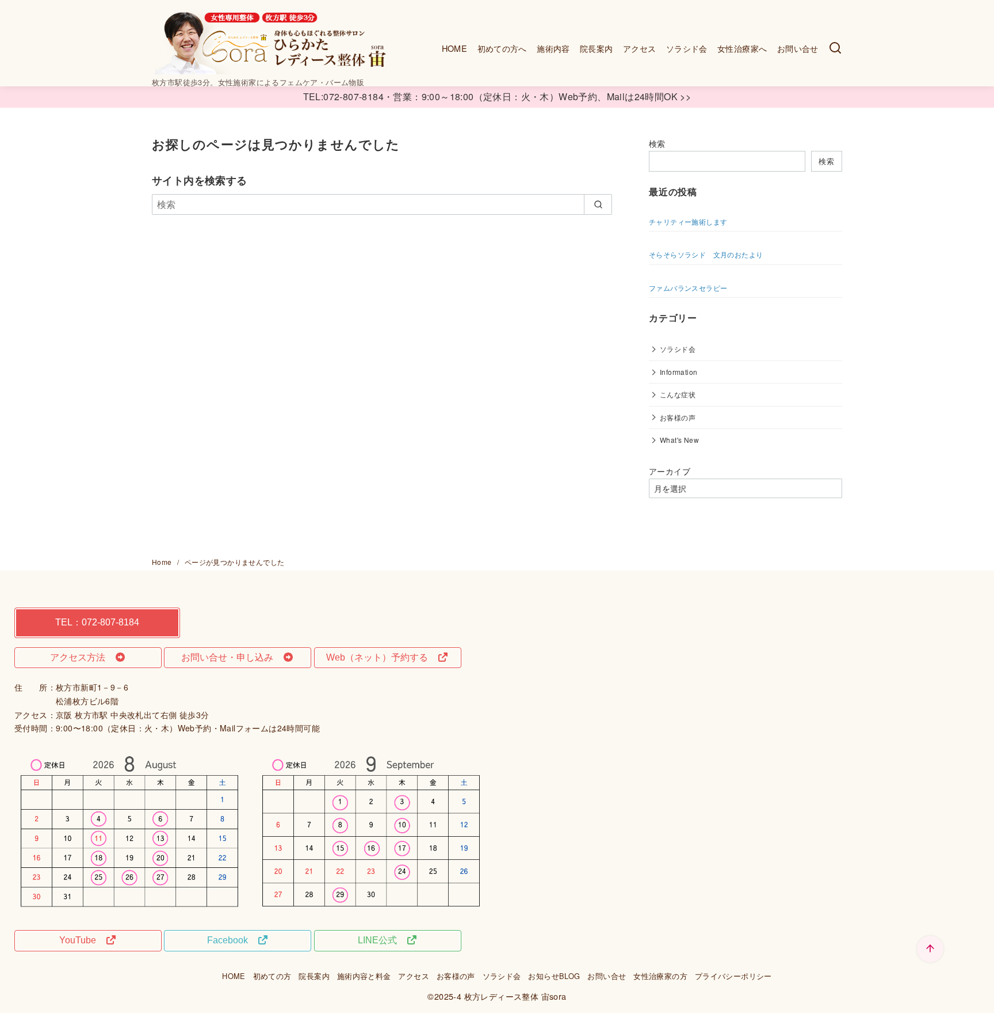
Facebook (232, 940)
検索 (657, 143)
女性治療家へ (742, 48)
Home (163, 562)
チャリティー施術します (688, 221)
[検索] (835, 48)
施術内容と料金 (364, 975)
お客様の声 (677, 417)
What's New (679, 440)
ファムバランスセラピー (688, 288)
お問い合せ (798, 48)
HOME (455, 48)
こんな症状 (677, 394)
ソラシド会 (687, 48)
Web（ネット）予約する (381, 657)
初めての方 (272, 975)
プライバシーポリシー (733, 975)
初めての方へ (502, 48)
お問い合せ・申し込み (231, 657)
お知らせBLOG (554, 975)
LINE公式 (382, 940)
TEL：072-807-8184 (97, 622)
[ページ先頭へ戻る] (930, 949)
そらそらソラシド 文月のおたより (706, 254)
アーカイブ (669, 471)
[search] (598, 204)
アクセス (639, 48)
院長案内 (596, 48)
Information (678, 372)
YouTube (82, 940)
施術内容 (553, 48)
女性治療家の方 (660, 975)
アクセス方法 (82, 657)
